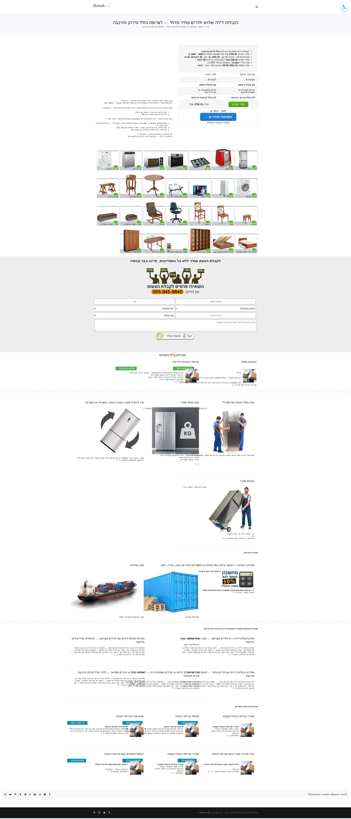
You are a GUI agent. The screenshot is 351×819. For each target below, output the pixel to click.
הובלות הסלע (248, 362)
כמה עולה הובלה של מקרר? (238, 402)
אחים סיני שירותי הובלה (130, 716)
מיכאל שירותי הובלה (187, 716)
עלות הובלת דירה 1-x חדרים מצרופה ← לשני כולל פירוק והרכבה (221, 640)
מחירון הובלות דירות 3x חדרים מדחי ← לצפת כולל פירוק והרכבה (221, 674)
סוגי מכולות (137, 565)
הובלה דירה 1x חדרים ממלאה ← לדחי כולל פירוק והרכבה (111, 672)
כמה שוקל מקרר (189, 402)
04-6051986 (77, 760)
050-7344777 (78, 722)
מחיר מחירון (238, 104)
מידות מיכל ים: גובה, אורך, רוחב (180, 565)
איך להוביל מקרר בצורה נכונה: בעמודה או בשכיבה (114, 402)
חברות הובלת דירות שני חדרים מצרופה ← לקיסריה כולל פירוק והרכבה (108, 640)
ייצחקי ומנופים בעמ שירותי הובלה (124, 754)
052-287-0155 (127, 368)
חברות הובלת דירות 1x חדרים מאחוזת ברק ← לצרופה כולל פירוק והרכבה (165, 674)
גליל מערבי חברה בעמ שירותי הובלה (233, 754)
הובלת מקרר (247, 481)
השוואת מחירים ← (218, 117)
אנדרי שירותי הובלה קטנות (238, 716)
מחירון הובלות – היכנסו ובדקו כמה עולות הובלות (225, 565)
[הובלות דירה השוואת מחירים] (175, 269)
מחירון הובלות (251, 552)
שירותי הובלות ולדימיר (185, 362)
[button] (257, 6)
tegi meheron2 (189, 638)
